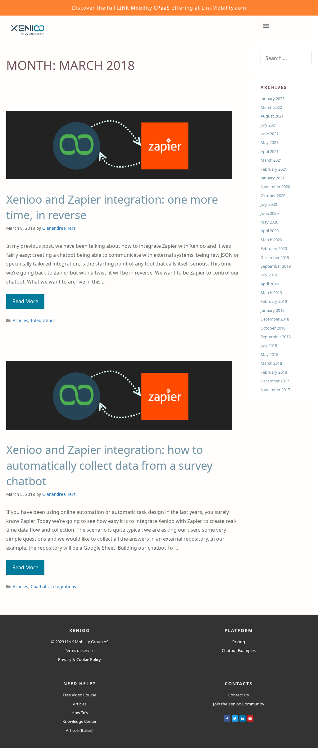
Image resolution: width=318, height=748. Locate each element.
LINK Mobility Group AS (86, 641)
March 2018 (271, 363)
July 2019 (269, 275)
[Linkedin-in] (242, 718)
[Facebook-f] (227, 718)
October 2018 (273, 328)
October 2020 (273, 195)
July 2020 (269, 204)
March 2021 (271, 160)
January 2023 (272, 98)
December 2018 (275, 319)
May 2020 (269, 222)
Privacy (64, 659)
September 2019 (276, 266)
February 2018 (274, 372)
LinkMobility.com (224, 7)
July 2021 (269, 125)
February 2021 (274, 169)
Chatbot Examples (239, 650)
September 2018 (276, 336)
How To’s (79, 712)
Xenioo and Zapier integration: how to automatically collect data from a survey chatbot (109, 465)
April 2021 (270, 151)
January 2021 (272, 178)
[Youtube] (250, 718)
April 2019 (270, 284)
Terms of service (79, 650)
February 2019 (274, 301)
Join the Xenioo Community (238, 704)
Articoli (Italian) (79, 730)
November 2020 (275, 186)
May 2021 (269, 142)
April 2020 (270, 230)
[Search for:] (286, 58)
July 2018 (269, 345)
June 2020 (270, 213)
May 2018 (269, 354)
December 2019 (275, 257)
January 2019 (272, 310)
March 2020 (271, 239)
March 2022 (271, 107)
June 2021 (270, 133)
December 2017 (275, 381)
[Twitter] (235, 718)
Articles (20, 320)
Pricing (238, 641)
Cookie (82, 659)
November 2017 (275, 389)
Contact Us (238, 695)
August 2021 (272, 116)
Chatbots (40, 586)
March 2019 (271, 292)
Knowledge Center (79, 721)
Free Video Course (79, 695)
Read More (28, 299)
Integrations (43, 320)
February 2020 (274, 248)
